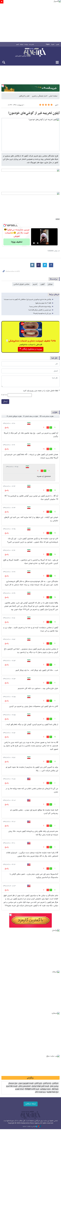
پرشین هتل (54, 1086)
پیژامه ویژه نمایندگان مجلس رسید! (40, 306)
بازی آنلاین (38, 1083)
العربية (52, 44)
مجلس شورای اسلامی (21, 284)
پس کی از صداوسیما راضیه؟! (42, 313)
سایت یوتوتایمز (45, 1089)
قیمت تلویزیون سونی (25, 1083)
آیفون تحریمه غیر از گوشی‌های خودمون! (34, 113)
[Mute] (38, 243)
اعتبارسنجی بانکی (24, 1086)
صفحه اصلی (53, 96)
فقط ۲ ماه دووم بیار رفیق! (43, 303)
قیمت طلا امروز (11, 1086)
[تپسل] (2, 85)
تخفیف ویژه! (16, 242)
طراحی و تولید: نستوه (29, 1126)
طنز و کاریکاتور (24, 96)
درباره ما (26, 44)
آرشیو (17, 44)
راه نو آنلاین (47, 1083)
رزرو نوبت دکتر (40, 1092)
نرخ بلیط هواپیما (52, 1092)
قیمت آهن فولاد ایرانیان (40, 1086)
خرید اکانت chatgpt (32, 1089)
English (48, 44)
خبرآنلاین (30, 52)
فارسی (57, 44)
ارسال (5, 401)
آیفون (42, 284)
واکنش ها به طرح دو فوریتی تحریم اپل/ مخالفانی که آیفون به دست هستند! (27, 299)
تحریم (35, 284)
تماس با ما (31, 44)
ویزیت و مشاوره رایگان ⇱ (31, 349)
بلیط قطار (54, 1089)
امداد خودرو (19, 1089)
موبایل (50, 284)
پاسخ (7, 427)
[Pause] (34, 243)
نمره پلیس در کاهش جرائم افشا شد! (39, 310)
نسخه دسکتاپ (30, 1103)
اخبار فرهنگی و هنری (39, 96)
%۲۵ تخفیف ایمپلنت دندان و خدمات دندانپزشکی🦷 (31, 341)
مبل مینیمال (12, 1083)
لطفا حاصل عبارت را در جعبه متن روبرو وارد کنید (41, 390)
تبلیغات (21, 44)
